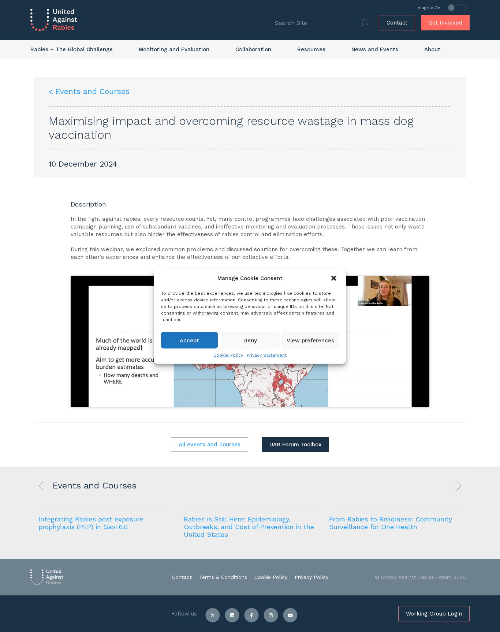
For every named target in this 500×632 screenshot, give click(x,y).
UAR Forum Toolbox (295, 444)
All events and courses (209, 444)
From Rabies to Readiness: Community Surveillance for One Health (390, 523)
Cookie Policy (228, 355)
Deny (250, 340)
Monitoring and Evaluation (174, 49)
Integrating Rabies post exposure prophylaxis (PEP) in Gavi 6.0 (90, 523)
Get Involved (445, 22)
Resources (311, 49)
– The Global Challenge (71, 49)
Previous (41, 486)
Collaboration (253, 49)
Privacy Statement (267, 355)
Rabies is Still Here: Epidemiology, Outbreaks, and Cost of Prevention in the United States (249, 526)
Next (458, 486)
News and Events (374, 49)
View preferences (310, 340)
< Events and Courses (89, 91)
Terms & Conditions (223, 577)
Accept (189, 340)
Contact (397, 22)
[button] (334, 278)
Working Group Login (434, 613)
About (432, 49)
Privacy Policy (311, 577)
